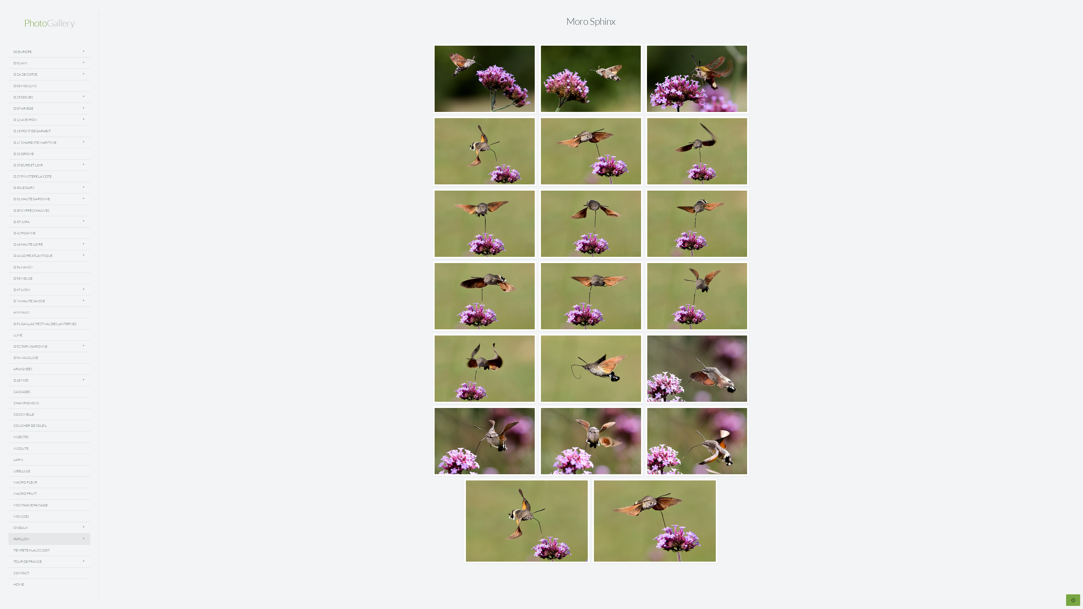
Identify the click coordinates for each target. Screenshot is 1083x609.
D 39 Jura (22, 222)
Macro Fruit (25, 493)
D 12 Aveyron (25, 120)
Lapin (18, 460)
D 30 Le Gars (24, 188)
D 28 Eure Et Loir (28, 165)
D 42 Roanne (25, 233)
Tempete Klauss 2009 (32, 550)
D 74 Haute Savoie (29, 301)
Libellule (22, 471)
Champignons (26, 403)
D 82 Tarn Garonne (30, 346)
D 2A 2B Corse (25, 74)
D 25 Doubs (23, 97)
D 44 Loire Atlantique (33, 255)
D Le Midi (21, 380)
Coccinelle (24, 414)
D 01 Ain (20, 63)
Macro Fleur (25, 482)
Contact (21, 573)
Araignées (23, 369)
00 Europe (23, 52)
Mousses (21, 516)
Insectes (21, 437)
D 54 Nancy (23, 267)
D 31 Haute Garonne (32, 199)
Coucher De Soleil (30, 425)
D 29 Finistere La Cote (33, 176)
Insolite (21, 448)
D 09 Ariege (23, 108)
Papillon (21, 539)
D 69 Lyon (22, 290)
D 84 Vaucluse (26, 358)
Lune (18, 335)
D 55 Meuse (23, 278)
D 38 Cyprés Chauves (31, 210)
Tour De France (28, 561)
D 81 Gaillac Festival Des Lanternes (45, 324)
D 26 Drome (24, 154)
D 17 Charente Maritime (35, 142)
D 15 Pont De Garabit (32, 131)
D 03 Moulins (25, 86)
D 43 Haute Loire (28, 244)
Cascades (22, 392)
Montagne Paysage (31, 505)
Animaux (21, 312)
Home (19, 584)
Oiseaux (21, 528)
